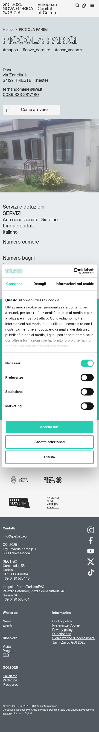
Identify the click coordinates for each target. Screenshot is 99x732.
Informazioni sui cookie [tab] (75, 284)
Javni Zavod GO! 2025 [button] (68, 642)
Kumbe (7, 713)
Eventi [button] (7, 625)
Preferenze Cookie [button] (66, 625)
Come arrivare (34, 110)
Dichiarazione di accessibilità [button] (73, 638)
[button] (77, 5)
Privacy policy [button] (62, 630)
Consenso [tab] (14, 284)
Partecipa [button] (10, 680)
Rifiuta (49, 457)
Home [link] (8, 30)
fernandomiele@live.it (22, 89)
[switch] (87, 377)
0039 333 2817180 (21, 95)
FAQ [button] (6, 655)
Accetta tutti (49, 427)
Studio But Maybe (68, 710)
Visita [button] (7, 646)
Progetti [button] (9, 651)
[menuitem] (77, 5)
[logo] (30, 8)
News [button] (7, 621)
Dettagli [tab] (39, 284)
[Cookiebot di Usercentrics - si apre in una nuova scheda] (73, 271)
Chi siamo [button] (10, 676)
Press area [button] (11, 684)
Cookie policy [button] (62, 621)
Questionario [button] (61, 634)
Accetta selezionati (49, 442)
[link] (90, 529)
